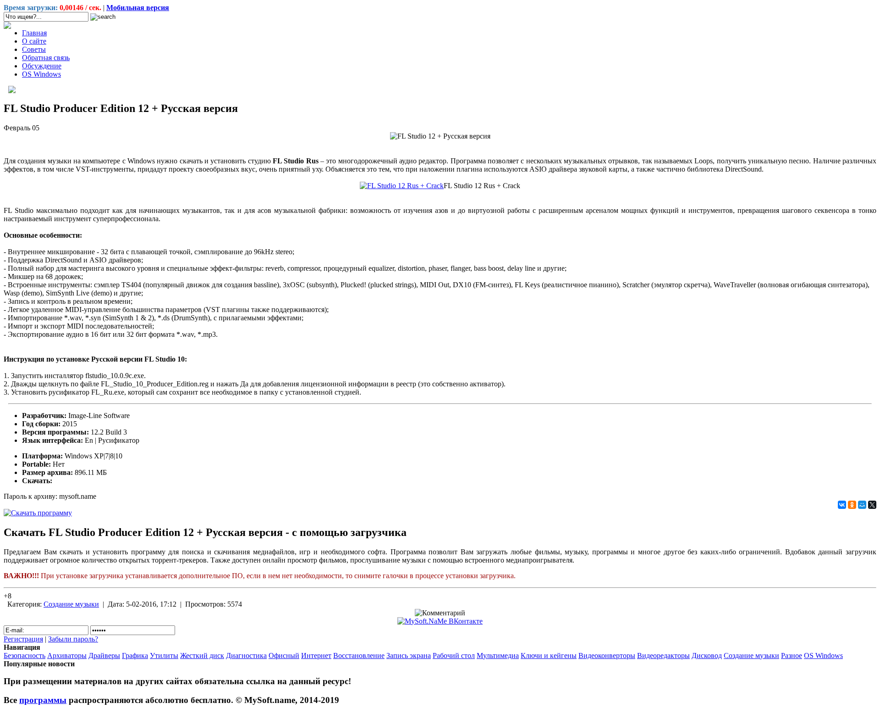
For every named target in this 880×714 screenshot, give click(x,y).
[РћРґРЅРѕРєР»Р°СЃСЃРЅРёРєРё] (852, 505)
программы (42, 700)
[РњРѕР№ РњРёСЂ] (862, 505)
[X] (872, 505)
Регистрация (23, 639)
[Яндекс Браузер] (12, 91)
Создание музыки (71, 604)
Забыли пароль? (73, 639)
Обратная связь (46, 57)
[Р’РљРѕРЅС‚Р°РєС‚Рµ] (842, 505)
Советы (34, 49)
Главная (34, 33)
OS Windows (41, 74)
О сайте (34, 41)
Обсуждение (41, 66)
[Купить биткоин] (7, 26)
